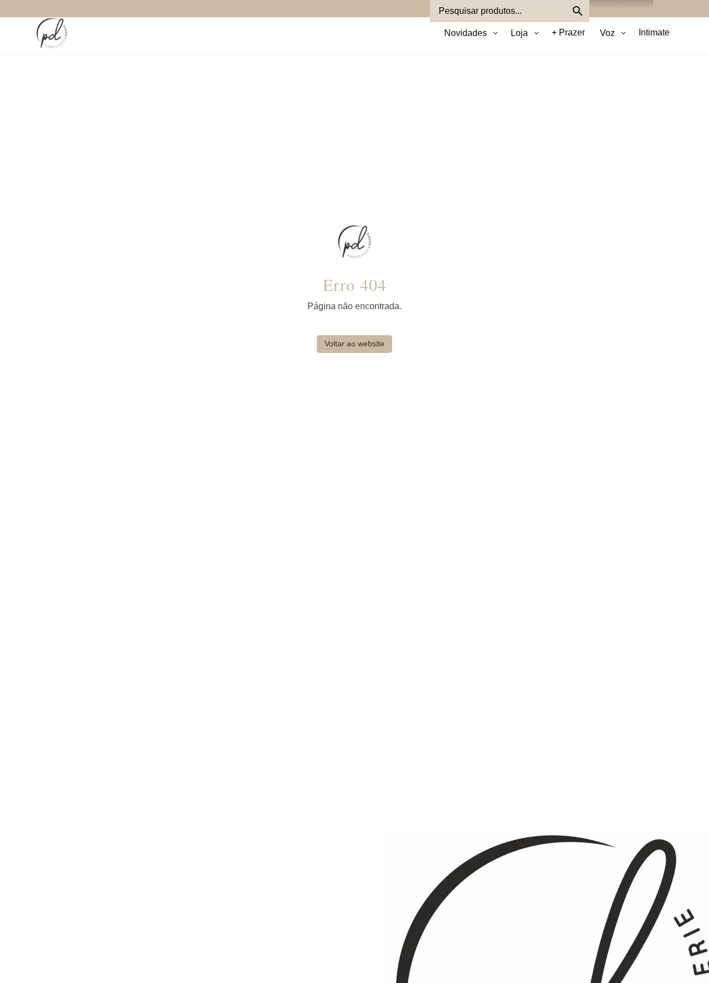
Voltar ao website (354, 343)
